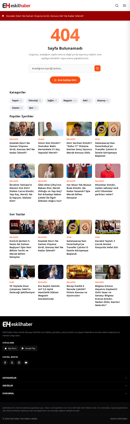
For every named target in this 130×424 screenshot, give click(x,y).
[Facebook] (5, 362)
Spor (33, 107)
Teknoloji (34, 100)
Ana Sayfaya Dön (67, 80)
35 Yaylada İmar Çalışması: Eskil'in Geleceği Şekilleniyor (22, 289)
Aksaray (102, 100)
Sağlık (52, 100)
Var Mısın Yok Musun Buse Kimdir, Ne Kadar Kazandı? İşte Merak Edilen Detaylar (79, 191)
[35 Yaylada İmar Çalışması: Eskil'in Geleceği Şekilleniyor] (22, 272)
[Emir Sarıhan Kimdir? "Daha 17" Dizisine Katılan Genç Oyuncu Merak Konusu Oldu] (79, 129)
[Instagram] (19, 362)
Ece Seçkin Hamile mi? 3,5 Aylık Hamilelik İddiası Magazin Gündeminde (49, 292)
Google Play (30, 348)
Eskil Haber (122, 418)
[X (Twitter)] (12, 362)
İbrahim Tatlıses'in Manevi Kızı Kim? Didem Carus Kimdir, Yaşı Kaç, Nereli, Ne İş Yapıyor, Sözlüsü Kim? (22, 192)
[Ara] (117, 5)
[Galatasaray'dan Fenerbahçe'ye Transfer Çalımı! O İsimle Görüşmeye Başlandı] (107, 129)
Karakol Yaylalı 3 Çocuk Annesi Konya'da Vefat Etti (106, 244)
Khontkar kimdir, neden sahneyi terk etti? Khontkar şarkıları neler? (106, 189)
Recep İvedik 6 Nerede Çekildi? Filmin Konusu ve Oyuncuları (77, 290)
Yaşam (17, 100)
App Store (12, 348)
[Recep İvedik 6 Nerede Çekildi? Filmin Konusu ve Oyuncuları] (79, 272)
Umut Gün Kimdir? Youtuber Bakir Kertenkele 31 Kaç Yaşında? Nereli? (49, 147)
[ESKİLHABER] (65, 324)
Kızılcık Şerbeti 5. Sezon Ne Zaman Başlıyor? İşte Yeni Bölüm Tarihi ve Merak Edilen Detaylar (20, 248)
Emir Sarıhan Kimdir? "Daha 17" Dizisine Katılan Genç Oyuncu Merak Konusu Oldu (79, 147)
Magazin (69, 100)
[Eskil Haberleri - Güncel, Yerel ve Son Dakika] (16, 5)
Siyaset (17, 107)
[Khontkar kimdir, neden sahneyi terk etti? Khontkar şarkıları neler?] (107, 171)
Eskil (87, 100)
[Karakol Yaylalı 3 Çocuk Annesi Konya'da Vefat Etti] (107, 227)
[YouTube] (26, 362)
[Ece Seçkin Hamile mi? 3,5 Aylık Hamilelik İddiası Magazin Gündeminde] (50, 272)
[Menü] (124, 5)
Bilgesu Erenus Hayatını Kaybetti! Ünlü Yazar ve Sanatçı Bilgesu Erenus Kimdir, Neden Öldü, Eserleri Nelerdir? (107, 295)
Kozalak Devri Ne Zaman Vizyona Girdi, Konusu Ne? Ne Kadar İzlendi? (22, 147)
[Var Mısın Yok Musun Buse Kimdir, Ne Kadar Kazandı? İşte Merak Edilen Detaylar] (79, 171)
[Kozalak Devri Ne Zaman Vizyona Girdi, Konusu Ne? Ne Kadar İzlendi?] (22, 129)
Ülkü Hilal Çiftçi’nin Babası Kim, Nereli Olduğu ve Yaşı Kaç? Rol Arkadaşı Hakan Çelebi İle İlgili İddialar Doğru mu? (50, 192)
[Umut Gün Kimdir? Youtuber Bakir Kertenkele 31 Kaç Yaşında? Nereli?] (50, 129)
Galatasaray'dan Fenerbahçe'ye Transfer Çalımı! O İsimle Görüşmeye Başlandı (106, 149)
